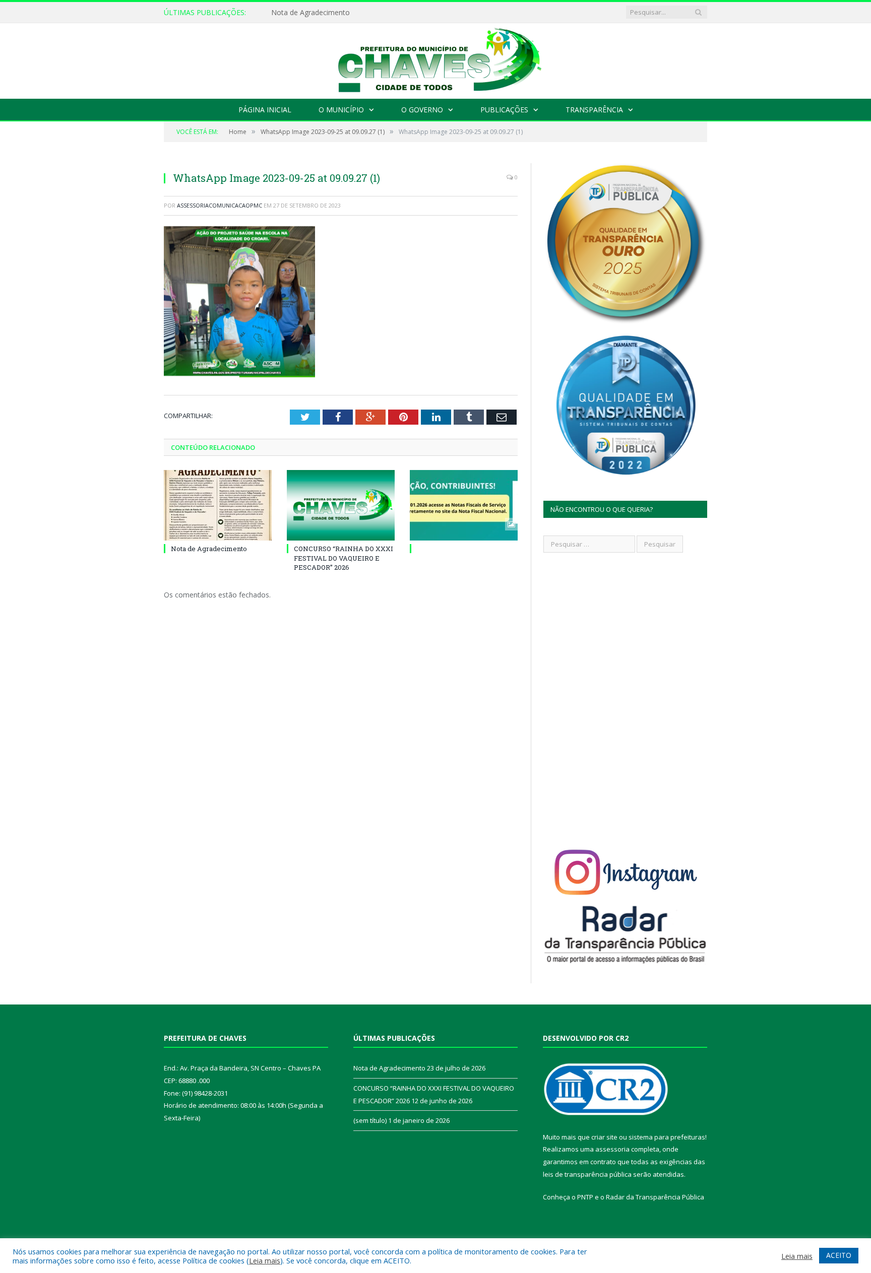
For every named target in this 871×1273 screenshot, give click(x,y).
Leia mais (264, 1260)
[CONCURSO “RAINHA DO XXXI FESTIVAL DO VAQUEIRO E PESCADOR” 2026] (341, 505)
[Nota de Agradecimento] (218, 505)
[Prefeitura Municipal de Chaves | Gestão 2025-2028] (435, 59)
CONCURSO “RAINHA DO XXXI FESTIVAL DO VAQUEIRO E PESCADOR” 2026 (343, 557)
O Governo (422, 109)
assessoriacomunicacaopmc (219, 205)
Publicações (504, 109)
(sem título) (370, 1120)
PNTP (585, 1196)
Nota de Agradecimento (310, 12)
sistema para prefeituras (667, 1137)
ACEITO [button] (838, 1255)
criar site (604, 1137)
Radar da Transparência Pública (655, 1196)
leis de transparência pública (587, 1174)
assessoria (612, 1149)
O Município (341, 109)
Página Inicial (264, 109)
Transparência (594, 109)
